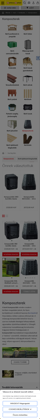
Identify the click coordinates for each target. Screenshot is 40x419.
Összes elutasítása (20, 415)
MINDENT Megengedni (20, 403)
